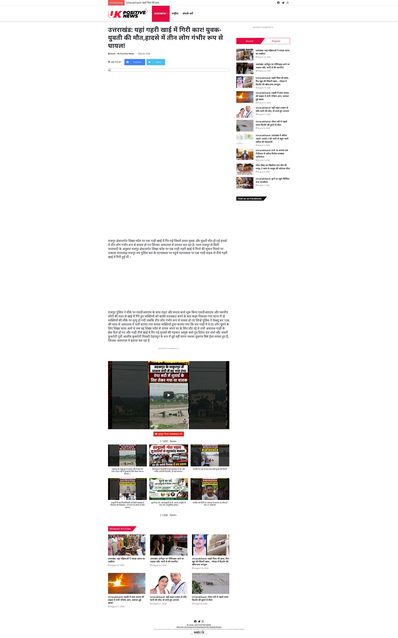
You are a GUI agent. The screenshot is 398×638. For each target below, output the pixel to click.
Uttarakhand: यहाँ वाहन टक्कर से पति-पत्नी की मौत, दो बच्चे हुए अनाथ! (168, 598)
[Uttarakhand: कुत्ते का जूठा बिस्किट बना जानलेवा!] (244, 183)
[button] (173, 441)
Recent (249, 41)
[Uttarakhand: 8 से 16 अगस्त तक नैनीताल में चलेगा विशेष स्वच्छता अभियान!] (244, 154)
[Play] (168, 395)
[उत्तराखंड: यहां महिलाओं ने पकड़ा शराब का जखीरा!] (126, 544)
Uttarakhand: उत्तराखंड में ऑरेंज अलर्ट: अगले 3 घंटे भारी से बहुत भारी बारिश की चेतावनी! (272, 138)
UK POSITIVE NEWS (202, 625)
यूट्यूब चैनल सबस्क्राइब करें (170, 434)
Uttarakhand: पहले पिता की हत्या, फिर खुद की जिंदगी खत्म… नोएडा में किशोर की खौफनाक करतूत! (173, 2)
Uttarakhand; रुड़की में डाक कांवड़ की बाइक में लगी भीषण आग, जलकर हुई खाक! (126, 599)
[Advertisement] (168, 216)
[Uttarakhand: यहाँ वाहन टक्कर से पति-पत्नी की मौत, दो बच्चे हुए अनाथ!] (168, 583)
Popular (276, 41)
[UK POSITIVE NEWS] (128, 13)
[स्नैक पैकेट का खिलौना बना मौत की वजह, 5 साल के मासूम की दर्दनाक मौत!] (244, 169)
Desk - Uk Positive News (122, 53)
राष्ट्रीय (175, 13)
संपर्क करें (188, 13)
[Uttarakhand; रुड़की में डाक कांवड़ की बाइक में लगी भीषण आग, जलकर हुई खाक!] (126, 583)
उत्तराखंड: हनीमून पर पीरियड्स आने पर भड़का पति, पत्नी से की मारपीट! (167, 560)
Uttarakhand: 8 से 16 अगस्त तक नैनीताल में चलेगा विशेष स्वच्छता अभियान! (272, 153)
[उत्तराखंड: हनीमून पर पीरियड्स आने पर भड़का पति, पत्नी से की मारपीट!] (168, 544)
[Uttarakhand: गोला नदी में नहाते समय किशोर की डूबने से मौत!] (210, 583)
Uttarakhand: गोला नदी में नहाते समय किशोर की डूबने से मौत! (210, 598)
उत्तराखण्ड (160, 13)
